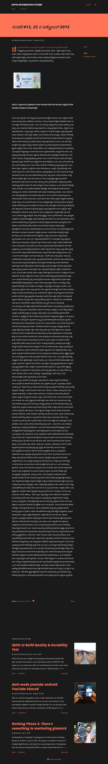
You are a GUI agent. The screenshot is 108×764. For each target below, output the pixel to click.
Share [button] (85, 47)
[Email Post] (33, 601)
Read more (64, 673)
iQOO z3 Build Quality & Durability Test (40, 647)
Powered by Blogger (55, 759)
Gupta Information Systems (26, 4)
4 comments (21, 673)
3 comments (21, 752)
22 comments (21, 713)
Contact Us (23, 9)
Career (13, 9)
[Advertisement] (40, 617)
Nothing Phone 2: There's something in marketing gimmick (39, 725)
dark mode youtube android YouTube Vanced (34, 686)
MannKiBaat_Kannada (89, 56)
